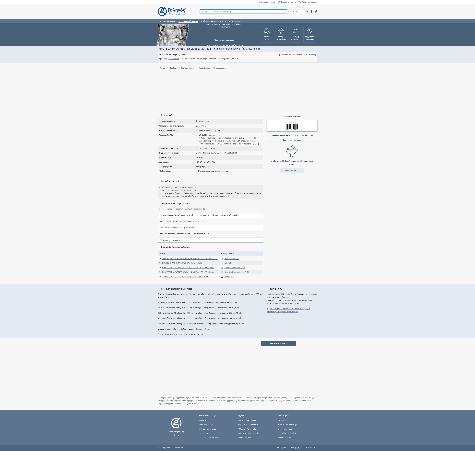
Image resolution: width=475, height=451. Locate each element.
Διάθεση (173, 68)
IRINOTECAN (173, 59)
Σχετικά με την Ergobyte (287, 433)
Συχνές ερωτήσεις (285, 429)
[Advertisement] (230, 90)
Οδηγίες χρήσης (187, 68)
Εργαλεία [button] (222, 21)
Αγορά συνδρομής (309, 2)
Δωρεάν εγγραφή (288, 2)
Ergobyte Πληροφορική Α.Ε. (173, 448)
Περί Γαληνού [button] (234, 21)
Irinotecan (210, 135)
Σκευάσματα (203, 433)
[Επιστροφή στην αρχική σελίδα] (176, 426)
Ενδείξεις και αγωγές (207, 429)
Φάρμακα (202, 420)
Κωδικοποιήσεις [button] (208, 21)
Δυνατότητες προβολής (287, 425)
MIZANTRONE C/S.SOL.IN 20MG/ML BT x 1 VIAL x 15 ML (185, 277)
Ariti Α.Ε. (228, 263)
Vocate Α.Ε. (229, 277)
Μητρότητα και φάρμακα (248, 425)
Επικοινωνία (310, 448)
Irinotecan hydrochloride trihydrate (179, 187)
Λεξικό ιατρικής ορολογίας (249, 433)
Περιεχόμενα (169, 21)
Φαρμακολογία (220, 68)
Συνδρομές (282, 420)
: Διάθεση (278, 344)
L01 (255, 138)
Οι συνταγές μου (244, 437)
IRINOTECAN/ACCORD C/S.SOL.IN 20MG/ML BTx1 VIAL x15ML (188, 268)
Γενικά (162, 68)
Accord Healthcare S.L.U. (235, 268)
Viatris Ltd (203, 126)
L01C (229, 141)
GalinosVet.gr (283, 437)
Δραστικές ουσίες (206, 425)
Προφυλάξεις (204, 68)
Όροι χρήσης (296, 448)
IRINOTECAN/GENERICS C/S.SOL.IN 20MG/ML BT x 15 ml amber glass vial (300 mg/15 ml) (199, 272)
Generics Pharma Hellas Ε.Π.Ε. (237, 272)
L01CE (219, 144)
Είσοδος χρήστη (267, 2)
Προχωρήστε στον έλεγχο (292, 170)
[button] (307, 11)
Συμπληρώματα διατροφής (209, 437)
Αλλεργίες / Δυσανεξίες (248, 429)
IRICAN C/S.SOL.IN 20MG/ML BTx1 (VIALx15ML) (182, 263)
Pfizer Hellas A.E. (232, 259)
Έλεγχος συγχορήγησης (224, 31)
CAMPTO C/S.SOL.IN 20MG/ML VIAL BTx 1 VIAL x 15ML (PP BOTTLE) (190, 259)
